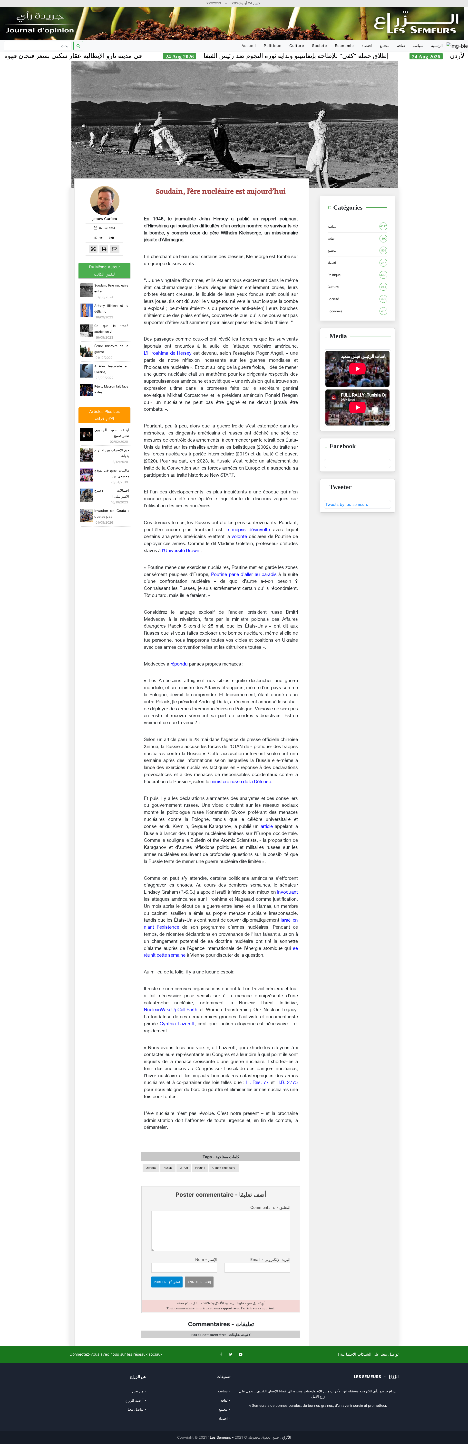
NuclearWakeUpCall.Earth (170, 1010)
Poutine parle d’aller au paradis (244, 575)
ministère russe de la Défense (240, 782)
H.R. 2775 (287, 1083)
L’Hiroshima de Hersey (168, 353)
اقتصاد (367, 45)
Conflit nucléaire (223, 1168)
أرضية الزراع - (136, 1400)
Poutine (200, 1168)
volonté (239, 537)
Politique (273, 45)
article (267, 827)
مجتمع (384, 45)
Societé (319, 45)
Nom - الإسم (206, 1259)
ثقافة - (225, 1400)
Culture (296, 45)
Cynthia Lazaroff (177, 1024)
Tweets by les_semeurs (346, 504)
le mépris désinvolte (247, 530)
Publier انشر (167, 1282)
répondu (179, 664)
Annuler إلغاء (199, 1282)
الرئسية (437, 45)
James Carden (104, 219)
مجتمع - (224, 1409)
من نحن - (139, 1391)
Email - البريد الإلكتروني (270, 1259)
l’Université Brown (180, 551)
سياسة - (224, 1391)
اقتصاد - (224, 1418)
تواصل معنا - (137, 1409)
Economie (344, 45)
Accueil (249, 47)
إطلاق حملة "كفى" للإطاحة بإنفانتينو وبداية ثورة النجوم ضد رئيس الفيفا (361, 55)
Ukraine (151, 1168)
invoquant (287, 892)
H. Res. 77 (257, 1083)
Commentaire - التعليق (270, 1207)
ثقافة (401, 45)
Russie (168, 1168)
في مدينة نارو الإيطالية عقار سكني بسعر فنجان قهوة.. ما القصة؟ (123, 55)
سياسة (418, 45)
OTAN (184, 1168)
